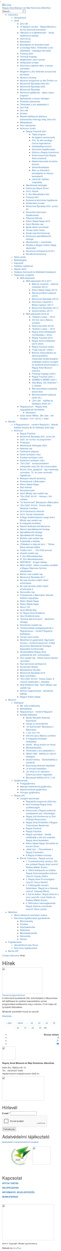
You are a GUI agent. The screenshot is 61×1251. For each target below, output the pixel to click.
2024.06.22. (25, 38)
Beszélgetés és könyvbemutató (34, 44)
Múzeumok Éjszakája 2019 (32, 672)
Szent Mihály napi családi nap (34, 493)
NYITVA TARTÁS (10, 1183)
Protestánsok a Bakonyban (32, 481)
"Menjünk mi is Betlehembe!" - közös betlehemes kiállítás (37, 34)
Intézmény (13, 14)
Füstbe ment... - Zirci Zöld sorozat (36, 550)
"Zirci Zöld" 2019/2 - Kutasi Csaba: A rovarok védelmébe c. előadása (37, 680)
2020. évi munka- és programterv (35, 439)
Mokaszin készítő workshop (33, 478)
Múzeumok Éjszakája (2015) (45, 298)
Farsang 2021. (33, 197)
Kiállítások (19, 702)
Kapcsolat (18, 262)
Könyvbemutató (27, 490)
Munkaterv (31, 412)
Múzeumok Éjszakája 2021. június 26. (37, 436)
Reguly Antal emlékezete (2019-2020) (43, 342)
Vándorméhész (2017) (42, 310)
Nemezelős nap (27, 592)
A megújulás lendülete (30, 523)
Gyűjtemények (21, 780)
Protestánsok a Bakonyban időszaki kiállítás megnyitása (36, 596)
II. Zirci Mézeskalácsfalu (31, 556)
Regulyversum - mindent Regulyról (36, 711)
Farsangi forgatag (28, 56)
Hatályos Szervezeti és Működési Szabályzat (35, 271)
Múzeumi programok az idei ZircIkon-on (38, 80)
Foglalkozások (15, 941)
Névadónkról (20, 17)
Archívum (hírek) (28, 128)
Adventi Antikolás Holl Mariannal (35, 526)
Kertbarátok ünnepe (29, 62)
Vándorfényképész (40, 167)
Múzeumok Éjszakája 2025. (33, 86)
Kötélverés (25, 930)
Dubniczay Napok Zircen (37, 188)
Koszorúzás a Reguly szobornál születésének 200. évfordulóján (41, 812)
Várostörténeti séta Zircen (26, 944)
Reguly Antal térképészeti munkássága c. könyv (44, 333)
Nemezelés (25, 936)
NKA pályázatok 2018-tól (37, 313)
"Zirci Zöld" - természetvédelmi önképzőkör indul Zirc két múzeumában (38, 465)
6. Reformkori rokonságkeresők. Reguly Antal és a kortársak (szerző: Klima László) (41, 906)
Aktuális (11, 421)
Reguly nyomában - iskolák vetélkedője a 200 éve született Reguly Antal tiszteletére (40, 837)
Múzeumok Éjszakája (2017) (45, 307)
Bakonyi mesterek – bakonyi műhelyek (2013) (45, 285)
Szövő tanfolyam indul (30, 454)
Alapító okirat (20, 268)
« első (9, 1022)
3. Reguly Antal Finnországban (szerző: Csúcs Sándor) (40, 881)
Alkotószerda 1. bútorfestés (39, 242)
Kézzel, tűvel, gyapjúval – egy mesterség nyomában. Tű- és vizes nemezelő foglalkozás (39, 472)
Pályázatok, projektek (24, 274)
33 (39, 1022)
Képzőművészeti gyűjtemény (33, 789)
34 (46, 1022)
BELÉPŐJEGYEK (10, 1187)
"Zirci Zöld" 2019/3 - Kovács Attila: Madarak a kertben (36, 507)
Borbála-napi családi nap (31, 538)
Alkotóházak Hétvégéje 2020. (33, 445)
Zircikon (23, 113)
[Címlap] (6, 4)
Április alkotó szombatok (37, 227)
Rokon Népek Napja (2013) (44, 289)
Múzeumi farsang (28, 77)
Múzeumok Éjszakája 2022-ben (34, 83)
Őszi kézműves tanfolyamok (33, 663)
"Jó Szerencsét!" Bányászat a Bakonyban (39, 502)
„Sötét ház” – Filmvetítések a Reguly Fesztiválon (39, 851)
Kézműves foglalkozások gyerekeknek (32, 918)
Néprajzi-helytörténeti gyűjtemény (35, 786)
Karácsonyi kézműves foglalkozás (41, 200)
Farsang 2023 (26, 53)
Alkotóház (12, 912)
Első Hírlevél (26, 487)
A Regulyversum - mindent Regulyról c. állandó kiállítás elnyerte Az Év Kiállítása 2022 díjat (36, 426)
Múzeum (12, 699)
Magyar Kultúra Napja (30, 696)
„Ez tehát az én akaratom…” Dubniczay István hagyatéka (39, 773)
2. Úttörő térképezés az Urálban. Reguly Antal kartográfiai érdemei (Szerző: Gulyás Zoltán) (41, 873)
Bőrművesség (26, 921)
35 (54, 1022)
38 (33, 1027)
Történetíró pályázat (29, 451)
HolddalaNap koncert (42, 146)
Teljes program (39, 134)
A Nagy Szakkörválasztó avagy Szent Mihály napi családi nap (37, 519)
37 (25, 1027)
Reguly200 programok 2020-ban (41, 801)
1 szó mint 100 (33, 732)
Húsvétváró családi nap (31, 624)
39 (40, 1027)
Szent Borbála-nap (34, 224)
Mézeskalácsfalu (33, 747)
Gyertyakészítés (27, 927)
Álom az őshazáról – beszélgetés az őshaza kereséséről (42, 173)
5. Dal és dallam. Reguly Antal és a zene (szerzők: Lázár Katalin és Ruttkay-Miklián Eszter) (42, 897)
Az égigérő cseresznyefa (43, 137)
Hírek (16, 20)
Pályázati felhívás (34, 218)
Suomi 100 (25, 606)
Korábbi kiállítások (28, 714)
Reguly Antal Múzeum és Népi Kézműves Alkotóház (26, 7)
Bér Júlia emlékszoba (30, 705)
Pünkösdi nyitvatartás (30, 101)
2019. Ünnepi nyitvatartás (32, 514)
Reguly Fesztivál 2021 (36, 131)
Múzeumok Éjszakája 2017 (32, 577)
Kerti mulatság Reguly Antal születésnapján (39, 806)
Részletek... (7, 1016)
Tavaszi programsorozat (13, 995)
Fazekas (24, 924)
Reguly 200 (19, 795)
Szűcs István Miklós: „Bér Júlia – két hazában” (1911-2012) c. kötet (37, 417)
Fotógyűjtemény (27, 783)
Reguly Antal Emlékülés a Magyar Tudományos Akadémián (41, 824)
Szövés (23, 939)
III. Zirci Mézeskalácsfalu (31, 559)
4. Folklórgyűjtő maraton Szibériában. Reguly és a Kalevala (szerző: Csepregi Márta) (42, 888)
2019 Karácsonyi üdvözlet (32, 511)
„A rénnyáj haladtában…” (37, 768)
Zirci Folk (24, 107)
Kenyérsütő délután (29, 666)
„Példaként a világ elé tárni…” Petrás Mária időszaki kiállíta (37, 546)
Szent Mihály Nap (28, 609)
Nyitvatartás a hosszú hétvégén (34, 98)
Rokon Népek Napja (29, 484)
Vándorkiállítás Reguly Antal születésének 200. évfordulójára (35, 653)
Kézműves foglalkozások (25, 947)
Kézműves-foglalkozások (43, 149)
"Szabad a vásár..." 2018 (43, 316)
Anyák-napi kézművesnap (38, 233)
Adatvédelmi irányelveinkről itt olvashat (20, 1141)
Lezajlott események (29, 798)
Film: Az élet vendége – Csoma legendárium (43, 142)
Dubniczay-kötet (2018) (43, 325)
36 (18, 1027)
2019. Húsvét (32, 191)
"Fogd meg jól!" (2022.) (43, 349)
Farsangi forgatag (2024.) (44, 373)
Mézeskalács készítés (30, 669)
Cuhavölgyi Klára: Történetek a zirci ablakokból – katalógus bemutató (36, 49)
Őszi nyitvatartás (28, 125)
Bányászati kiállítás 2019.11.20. (41, 777)
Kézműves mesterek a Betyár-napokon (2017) (42, 303)
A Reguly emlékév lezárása (38, 855)
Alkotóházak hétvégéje (36, 185)
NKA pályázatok (27, 277)
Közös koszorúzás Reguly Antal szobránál (44, 157)
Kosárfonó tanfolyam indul (32, 460)
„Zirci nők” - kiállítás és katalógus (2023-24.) (42, 402)
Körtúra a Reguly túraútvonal (45, 152)
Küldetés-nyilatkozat (23, 265)
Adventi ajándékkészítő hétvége (35, 529)
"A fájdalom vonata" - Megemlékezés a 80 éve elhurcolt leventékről (38, 28)
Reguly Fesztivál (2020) (43, 346)
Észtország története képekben (40, 765)
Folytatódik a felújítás (30, 541)
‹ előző (20, 1022)
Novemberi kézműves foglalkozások (36, 214)
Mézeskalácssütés (28, 933)
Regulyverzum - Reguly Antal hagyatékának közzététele (33, 408)
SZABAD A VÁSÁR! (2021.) (44, 379)
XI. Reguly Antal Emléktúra (32, 612)
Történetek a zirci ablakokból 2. (34, 104)
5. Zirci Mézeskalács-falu (37, 194)
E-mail (6, 1113)
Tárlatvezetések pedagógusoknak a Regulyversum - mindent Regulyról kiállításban (36, 630)
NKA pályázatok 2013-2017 (39, 280)
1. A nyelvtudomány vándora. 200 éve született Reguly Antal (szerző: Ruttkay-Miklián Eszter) (42, 864)
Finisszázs (25, 442)
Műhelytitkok (26, 708)
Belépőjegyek (20, 259)
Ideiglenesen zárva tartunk (32, 59)
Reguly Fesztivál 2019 (42, 337)
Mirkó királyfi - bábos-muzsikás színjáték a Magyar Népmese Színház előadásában (39, 568)
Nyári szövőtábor (28, 675)
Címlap (5, 955)
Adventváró (25, 41)
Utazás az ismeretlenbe (37, 723)
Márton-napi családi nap (31, 574)
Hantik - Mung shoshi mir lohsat (41, 744)
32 (32, 1022)
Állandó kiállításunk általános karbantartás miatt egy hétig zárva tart (38, 118)
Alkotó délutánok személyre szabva (30, 915)
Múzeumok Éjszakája (30, 89)
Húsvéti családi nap (29, 553)
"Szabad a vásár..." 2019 (43, 328)
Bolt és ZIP (13, 950)
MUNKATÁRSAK (10, 1196)
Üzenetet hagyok (30, 1169)
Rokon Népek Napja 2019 (38, 221)
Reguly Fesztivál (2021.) (43, 376)
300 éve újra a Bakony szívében (41, 735)
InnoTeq (17, 1248)
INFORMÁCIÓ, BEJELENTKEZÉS (18, 1192)
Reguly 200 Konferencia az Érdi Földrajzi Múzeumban (41, 818)
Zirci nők (24, 23)
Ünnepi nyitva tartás (35, 230)
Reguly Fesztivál (27, 433)
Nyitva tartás (20, 256)
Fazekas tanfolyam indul (31, 457)
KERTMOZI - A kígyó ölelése (33, 562)
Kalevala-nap (26, 448)
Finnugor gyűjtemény (30, 792)
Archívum (18, 430)
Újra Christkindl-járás (30, 615)
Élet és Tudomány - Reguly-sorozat (36, 858)
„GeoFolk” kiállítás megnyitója (40, 181)
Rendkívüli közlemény (36, 253)
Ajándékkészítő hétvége (31, 532)
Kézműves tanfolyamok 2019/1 (40, 250)
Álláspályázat (26, 122)
